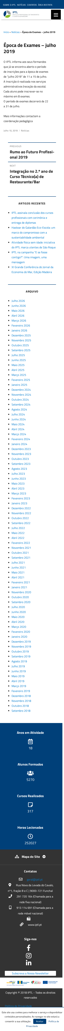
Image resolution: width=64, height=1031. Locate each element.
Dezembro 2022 (21, 508)
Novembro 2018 (21, 701)
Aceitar (39, 1021)
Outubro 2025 (20, 345)
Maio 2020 (18, 617)
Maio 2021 (18, 572)
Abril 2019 (18, 681)
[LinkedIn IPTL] (30, 964)
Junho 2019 (19, 671)
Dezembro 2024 (21, 390)
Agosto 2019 (19, 661)
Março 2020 (19, 627)
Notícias (21, 5)
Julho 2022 (18, 528)
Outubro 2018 (20, 706)
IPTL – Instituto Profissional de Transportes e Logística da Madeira (32, 16)
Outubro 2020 (20, 597)
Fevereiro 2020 (21, 632)
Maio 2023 (18, 483)
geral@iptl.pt (35, 879)
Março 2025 (19, 375)
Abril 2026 (18, 315)
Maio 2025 (18, 365)
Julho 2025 (18, 355)
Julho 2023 (18, 473)
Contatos (32, 5)
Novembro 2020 (21, 592)
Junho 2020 (19, 612)
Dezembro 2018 (21, 696)
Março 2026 (19, 320)
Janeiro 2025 (19, 385)
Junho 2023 (19, 478)
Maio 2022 (18, 533)
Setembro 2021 (21, 557)
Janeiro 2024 (19, 444)
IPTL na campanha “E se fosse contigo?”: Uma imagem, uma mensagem (29, 257)
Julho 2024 (18, 414)
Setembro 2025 (21, 350)
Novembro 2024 (21, 394)
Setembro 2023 (21, 464)
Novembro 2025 (21, 340)
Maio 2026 (18, 311)
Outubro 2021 (20, 553)
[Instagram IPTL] (30, 957)
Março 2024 (19, 434)
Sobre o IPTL (9, 5)
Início (6, 32)
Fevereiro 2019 (21, 691)
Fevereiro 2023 (21, 498)
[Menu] (56, 14)
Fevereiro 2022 (21, 543)
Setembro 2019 (21, 656)
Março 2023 (19, 493)
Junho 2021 (19, 567)
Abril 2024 (18, 429)
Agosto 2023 (19, 469)
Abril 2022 (18, 538)
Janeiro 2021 (19, 587)
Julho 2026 (18, 301)
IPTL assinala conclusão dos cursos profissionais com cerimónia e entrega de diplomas (32, 218)
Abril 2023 (18, 488)
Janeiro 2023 (19, 503)
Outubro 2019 (20, 651)
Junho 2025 (19, 360)
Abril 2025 (18, 370)
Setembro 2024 (21, 404)
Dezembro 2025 (21, 335)
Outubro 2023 (20, 459)
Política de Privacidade (18, 1006)
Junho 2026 (19, 306)
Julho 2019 (18, 666)
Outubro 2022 (20, 518)
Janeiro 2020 (19, 636)
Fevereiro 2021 (21, 582)
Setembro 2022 (21, 523)
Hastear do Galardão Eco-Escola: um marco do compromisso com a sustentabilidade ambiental (33, 232)
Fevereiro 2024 (21, 439)
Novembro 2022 (21, 513)
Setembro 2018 (21, 711)
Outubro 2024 (20, 399)
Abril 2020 (18, 622)
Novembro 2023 (21, 454)
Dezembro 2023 (21, 449)
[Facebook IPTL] (30, 949)
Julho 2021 (18, 562)
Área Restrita (45, 5)
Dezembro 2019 (21, 641)
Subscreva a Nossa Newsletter (30, 973)
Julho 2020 (18, 607)
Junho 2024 (19, 419)
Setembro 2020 (21, 602)
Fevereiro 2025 (21, 380)
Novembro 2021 (21, 548)
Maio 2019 (18, 676)
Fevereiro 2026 (21, 325)
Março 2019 (19, 686)
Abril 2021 (18, 577)
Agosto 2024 (19, 409)
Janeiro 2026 (19, 330)
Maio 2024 (18, 424)
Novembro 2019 (21, 646)
